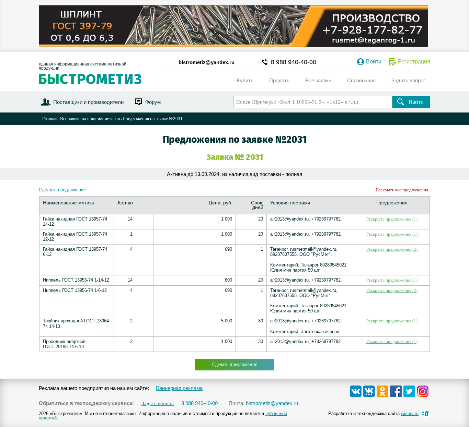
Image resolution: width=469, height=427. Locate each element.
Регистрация (414, 61)
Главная (49, 118)
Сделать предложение (62, 189)
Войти (373, 61)
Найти (416, 102)
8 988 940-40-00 (293, 62)
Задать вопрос (157, 403)
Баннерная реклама (179, 388)
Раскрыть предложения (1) (391, 219)
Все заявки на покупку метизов (90, 118)
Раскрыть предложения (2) (391, 249)
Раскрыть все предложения (402, 189)
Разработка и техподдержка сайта (373, 413)
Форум (153, 102)
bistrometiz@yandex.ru (207, 62)
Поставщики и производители (88, 102)
